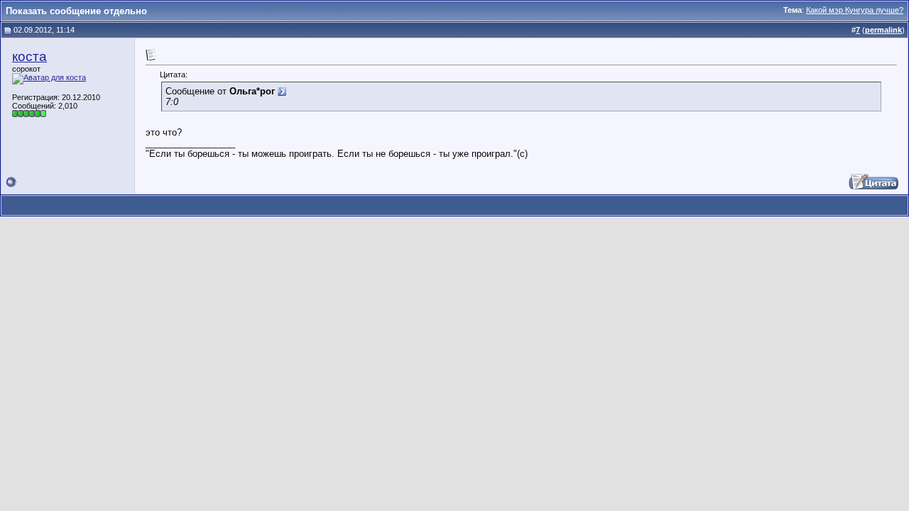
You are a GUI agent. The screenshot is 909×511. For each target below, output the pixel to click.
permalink (883, 30)
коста (29, 56)
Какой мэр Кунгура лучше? (854, 10)
